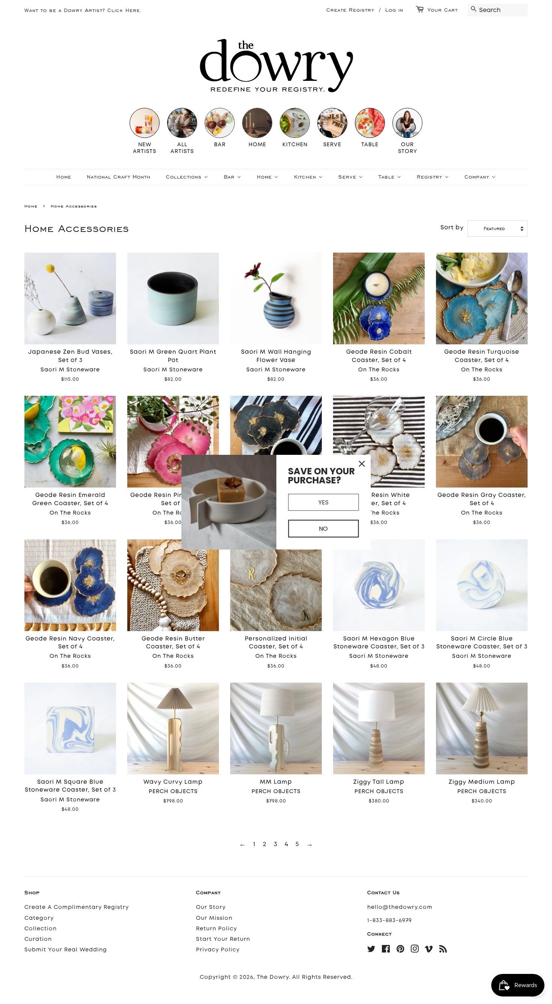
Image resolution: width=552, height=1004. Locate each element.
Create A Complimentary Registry (76, 907)
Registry (431, 177)
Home (63, 177)
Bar (230, 177)
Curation (38, 939)
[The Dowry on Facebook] (386, 950)
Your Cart (443, 10)
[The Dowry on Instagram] (414, 950)
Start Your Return (223, 939)
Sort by (452, 227)
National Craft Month (119, 177)
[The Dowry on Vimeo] (429, 950)
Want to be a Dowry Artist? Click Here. (83, 10)
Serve (348, 177)
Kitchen (306, 177)
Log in (394, 10)
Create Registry (350, 10)
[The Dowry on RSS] (443, 950)
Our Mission (214, 918)
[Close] (362, 463)
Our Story (211, 907)
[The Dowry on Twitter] (371, 950)
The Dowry (273, 977)
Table (388, 177)
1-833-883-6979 (389, 920)
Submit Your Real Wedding (65, 949)
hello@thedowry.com (400, 907)
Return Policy (216, 928)
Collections (185, 177)
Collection (40, 928)
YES (323, 502)
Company (478, 177)
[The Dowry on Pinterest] (400, 950)
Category (39, 918)
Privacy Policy (218, 949)
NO (323, 528)
